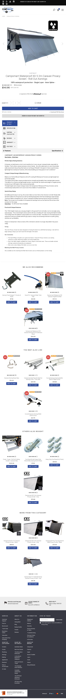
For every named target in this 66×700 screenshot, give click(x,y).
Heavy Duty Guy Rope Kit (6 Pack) (55, 459)
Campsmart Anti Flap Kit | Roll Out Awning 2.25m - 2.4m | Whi (33, 378)
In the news (30, 639)
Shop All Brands (31, 665)
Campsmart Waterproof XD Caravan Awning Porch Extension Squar (33, 332)
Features (10, 146)
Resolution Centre (4, 632)
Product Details (9, 123)
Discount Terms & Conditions (31, 636)
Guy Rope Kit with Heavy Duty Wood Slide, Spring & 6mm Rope (33, 460)
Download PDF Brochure (57, 112)
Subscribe (4, 635)
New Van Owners (19, 649)
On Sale (4, 669)
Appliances (5, 659)
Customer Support (4, 620)
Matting (4, 657)
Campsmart (33, 73)
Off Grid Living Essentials (18, 682)
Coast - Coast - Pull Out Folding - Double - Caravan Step (11, 460)
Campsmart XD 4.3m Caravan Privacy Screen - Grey (33, 541)
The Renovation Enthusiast (18, 652)
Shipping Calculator (10, 133)
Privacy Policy (44, 624)
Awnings (4, 654)
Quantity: (5, 103)
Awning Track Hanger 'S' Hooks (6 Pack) (11, 295)
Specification (11, 128)
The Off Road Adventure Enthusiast (18, 677)
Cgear (28, 652)
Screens (4, 646)
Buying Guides (18, 627)
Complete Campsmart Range (17, 672)
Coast (28, 659)
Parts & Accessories (5, 665)
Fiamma (29, 649)
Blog (16, 624)
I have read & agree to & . (51, 623)
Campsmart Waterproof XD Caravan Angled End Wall (54, 295)
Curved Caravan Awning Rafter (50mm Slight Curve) (54, 378)
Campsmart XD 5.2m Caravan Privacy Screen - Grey (33, 496)
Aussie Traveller (31, 654)
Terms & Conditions (56, 622)
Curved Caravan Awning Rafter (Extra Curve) (33, 414)
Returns (29, 623)
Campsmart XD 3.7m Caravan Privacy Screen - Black (12, 541)
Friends (16, 629)
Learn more (44, 94)
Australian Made (19, 646)
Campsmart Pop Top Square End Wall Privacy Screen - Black (55, 541)
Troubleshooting (31, 632)
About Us (17, 619)
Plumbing (4, 652)
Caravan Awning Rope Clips (11, 378)
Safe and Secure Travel (19, 662)
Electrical (4, 662)
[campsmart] (8, 10)
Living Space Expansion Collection (18, 657)
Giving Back (17, 622)
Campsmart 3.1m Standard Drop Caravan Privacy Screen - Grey (33, 577)
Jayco (28, 657)
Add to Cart (33, 108)
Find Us (4, 623)
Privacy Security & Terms (31, 629)
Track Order (5, 628)
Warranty (10, 142)
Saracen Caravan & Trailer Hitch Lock (15, 693)
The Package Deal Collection (18, 666)
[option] (33, 45)
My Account (5, 626)
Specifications (56, 151)
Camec (29, 662)
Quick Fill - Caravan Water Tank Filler (33, 295)
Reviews (9, 138)
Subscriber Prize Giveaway (6, 638)
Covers (4, 649)
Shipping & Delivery (30, 620)
